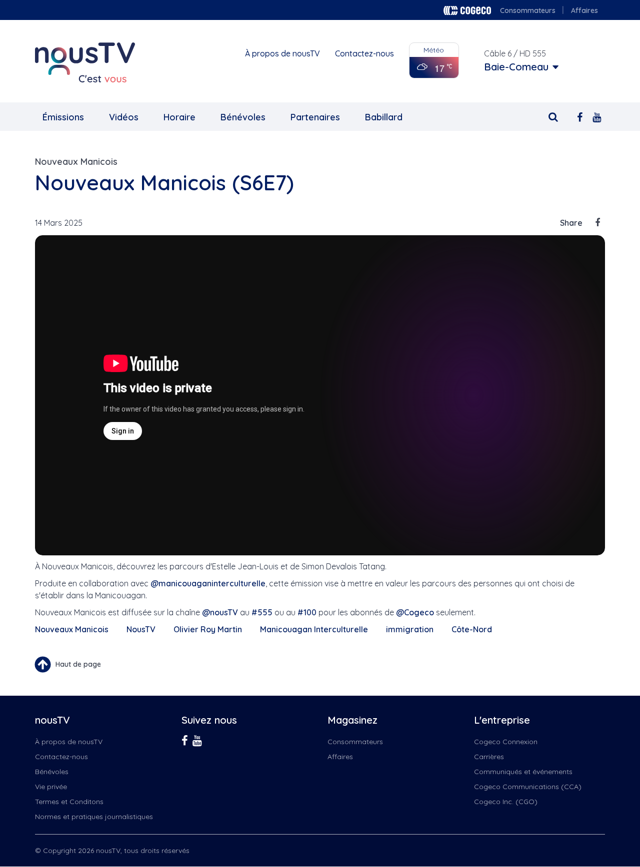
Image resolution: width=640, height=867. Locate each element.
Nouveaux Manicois (76, 161)
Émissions (63, 117)
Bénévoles (243, 117)
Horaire (180, 117)
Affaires (584, 10)
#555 (262, 612)
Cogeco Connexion (506, 741)
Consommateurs (528, 10)
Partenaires (315, 117)
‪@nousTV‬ (220, 612)
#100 (307, 612)
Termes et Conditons (69, 801)
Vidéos (123, 117)
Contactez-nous (364, 53)
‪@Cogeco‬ (415, 612)
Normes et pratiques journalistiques (94, 816)
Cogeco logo (467, 10)
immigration (410, 629)
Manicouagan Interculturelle (314, 629)
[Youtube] (596, 116)
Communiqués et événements (523, 771)
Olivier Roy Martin (208, 629)
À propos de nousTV (282, 53)
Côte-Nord (472, 629)
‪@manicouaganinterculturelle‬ (208, 583)
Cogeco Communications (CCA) (528, 786)
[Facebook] (579, 116)
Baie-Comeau (516, 67)
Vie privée (51, 786)
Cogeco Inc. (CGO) (506, 801)
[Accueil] (85, 62)
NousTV (141, 629)
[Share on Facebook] (597, 222)
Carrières (489, 756)
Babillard (383, 117)
